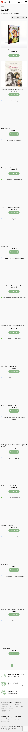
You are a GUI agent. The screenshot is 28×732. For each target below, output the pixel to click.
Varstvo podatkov (5, 721)
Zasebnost (14, 728)
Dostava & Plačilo (5, 720)
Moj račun (18, 718)
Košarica (17, 720)
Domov (2, 6)
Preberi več (14, 55)
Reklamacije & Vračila (7, 718)
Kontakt (17, 704)
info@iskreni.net (12, 693)
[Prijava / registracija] (19, 2)
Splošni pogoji (19, 706)
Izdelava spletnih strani (6, 729)
